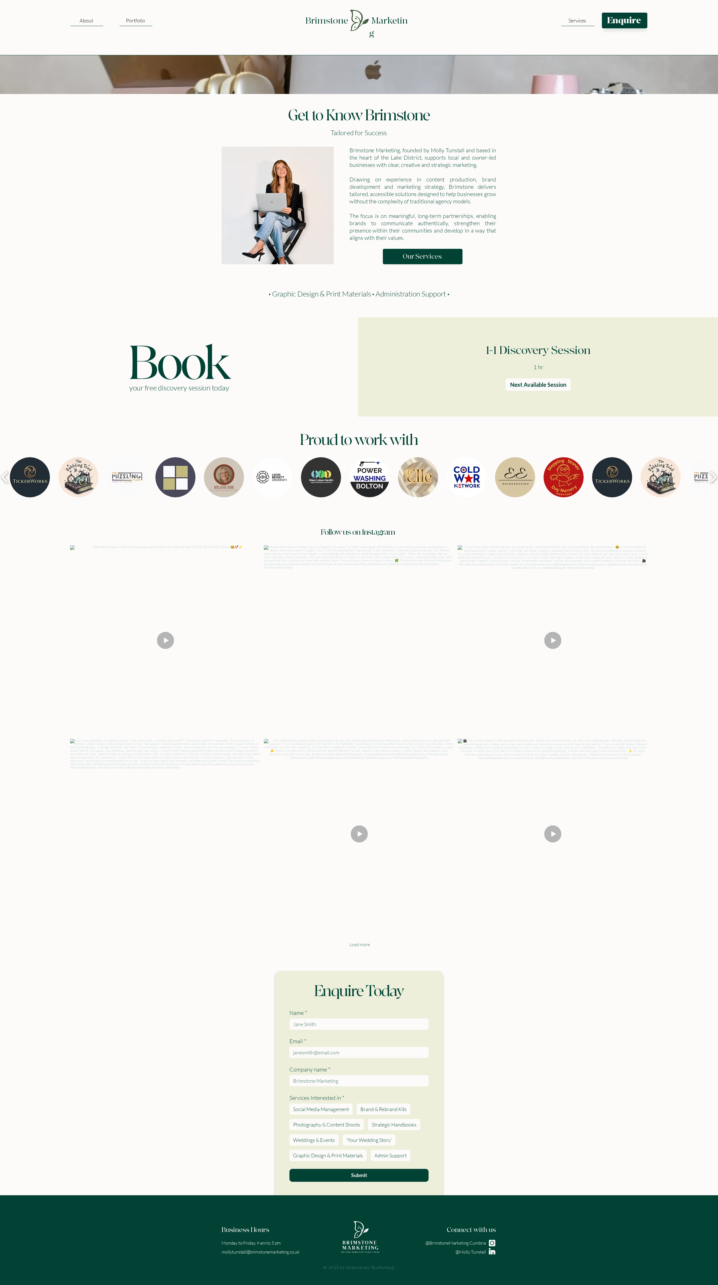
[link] (538, 350)
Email (297, 1041)
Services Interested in (316, 1097)
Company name (309, 1069)
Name (298, 1012)
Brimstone (326, 20)
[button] (577, 20)
